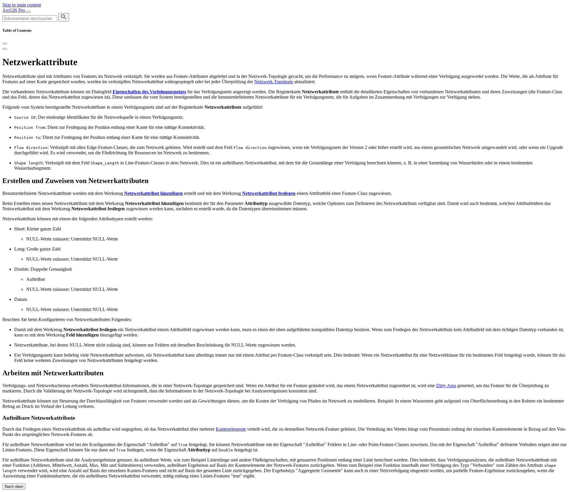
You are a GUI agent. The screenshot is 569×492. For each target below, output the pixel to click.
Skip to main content (21, 4)
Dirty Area (446, 385)
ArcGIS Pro (14, 10)
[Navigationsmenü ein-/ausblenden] (28, 12)
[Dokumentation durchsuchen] (63, 17)
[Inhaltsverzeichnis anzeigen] (4, 49)
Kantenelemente (231, 429)
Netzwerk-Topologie (273, 81)
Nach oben (14, 486)
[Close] (4, 43)
